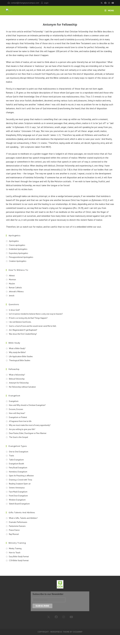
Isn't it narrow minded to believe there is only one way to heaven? (36, 314)
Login (46, 3)
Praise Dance (14, 530)
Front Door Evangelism (18, 495)
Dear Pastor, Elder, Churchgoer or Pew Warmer (27, 433)
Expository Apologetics (18, 253)
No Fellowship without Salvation (22, 387)
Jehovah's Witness (16, 291)
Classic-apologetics (17, 245)
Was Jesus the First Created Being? (23, 334)
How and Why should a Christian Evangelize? (27, 405)
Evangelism (13, 401)
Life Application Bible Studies (21, 356)
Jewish (11, 295)
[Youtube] (112, 2)
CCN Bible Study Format (19, 560)
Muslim (12, 283)
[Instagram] (109, 2)
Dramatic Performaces (18, 522)
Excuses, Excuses (16, 409)
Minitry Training (15, 548)
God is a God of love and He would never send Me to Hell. (32, 326)
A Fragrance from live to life (20, 421)
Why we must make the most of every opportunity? (29, 425)
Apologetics (14, 241)
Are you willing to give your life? (22, 429)
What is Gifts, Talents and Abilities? (23, 518)
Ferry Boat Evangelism (18, 467)
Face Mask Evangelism (18, 492)
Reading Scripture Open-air (20, 483)
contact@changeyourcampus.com (25, 3)
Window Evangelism (17, 500)
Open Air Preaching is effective (21, 475)
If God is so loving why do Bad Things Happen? (28, 318)
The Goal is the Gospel (18, 437)
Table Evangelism (16, 459)
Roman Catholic (15, 287)
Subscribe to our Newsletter (47, 594)
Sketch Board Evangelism (19, 504)
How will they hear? (17, 413)
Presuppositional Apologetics (21, 257)
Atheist (12, 275)
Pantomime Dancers (17, 526)
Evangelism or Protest (18, 417)
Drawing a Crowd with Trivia (20, 480)
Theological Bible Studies (19, 360)
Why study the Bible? (17, 352)
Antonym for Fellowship (19, 383)
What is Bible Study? (17, 348)
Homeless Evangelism (18, 471)
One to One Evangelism (18, 451)
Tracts (11, 455)
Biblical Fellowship (17, 379)
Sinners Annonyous (17, 487)
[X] (101, 2)
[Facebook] (105, 2)
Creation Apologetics (17, 261)
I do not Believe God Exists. (20, 322)
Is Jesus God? (14, 310)
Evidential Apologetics (18, 249)
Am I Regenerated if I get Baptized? (23, 330)
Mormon (12, 279)
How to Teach (14, 552)
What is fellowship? (17, 375)
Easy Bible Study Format (19, 556)
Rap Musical (14, 534)
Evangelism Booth (16, 463)
